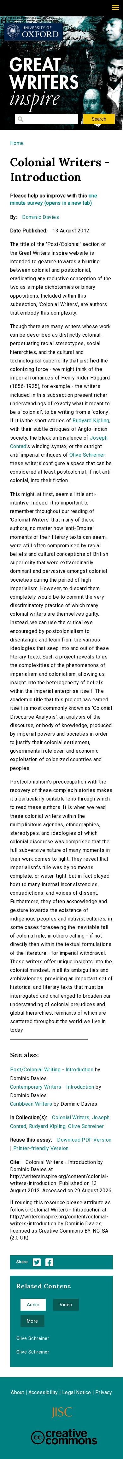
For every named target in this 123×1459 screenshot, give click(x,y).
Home (17, 143)
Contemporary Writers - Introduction (52, 1087)
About (17, 1392)
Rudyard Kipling (91, 421)
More (32, 1321)
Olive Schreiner (87, 455)
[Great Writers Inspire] (33, 31)
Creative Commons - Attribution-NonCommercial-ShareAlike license (64, 1437)
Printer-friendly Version (41, 1148)
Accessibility (43, 1392)
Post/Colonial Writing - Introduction (51, 1070)
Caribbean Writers (31, 1104)
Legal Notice (76, 1392)
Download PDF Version (84, 1140)
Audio (33, 1305)
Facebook (49, 1262)
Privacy (103, 1392)
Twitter (37, 1262)
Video (66, 1305)
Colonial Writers (71, 1117)
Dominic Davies (40, 217)
